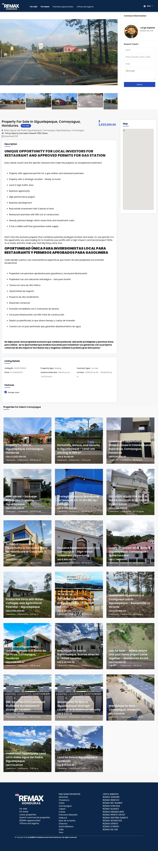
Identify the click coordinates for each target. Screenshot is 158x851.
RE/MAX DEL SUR (110, 829)
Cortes (62, 811)
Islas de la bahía (67, 820)
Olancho (63, 823)
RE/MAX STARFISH (111, 826)
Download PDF (10, 136)
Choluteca (64, 800)
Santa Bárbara (66, 826)
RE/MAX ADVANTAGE (112, 820)
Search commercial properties (34, 817)
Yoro (61, 832)
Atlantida (63, 797)
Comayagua (65, 806)
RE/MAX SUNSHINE (111, 797)
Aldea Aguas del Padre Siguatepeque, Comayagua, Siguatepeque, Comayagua (44, 130)
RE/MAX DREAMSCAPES (113, 811)
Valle (61, 829)
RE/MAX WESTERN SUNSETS (115, 817)
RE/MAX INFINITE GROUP (114, 814)
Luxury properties (27, 814)
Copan (62, 808)
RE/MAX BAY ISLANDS (112, 803)
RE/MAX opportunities (29, 820)
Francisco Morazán (68, 814)
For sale (23, 808)
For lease (23, 811)
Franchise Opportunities (63, 6)
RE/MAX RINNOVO (111, 800)
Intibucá (63, 817)
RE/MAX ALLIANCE (111, 808)
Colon (62, 803)
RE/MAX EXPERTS (110, 823)
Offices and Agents (85, 6)
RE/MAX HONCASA (111, 806)
